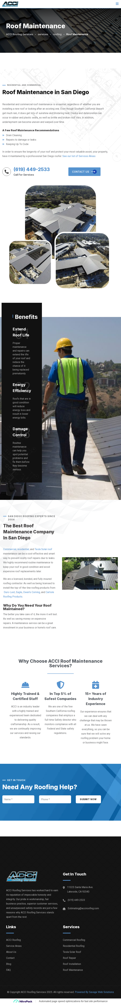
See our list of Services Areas (78, 156)
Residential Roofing (73, 945)
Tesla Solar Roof (72, 951)
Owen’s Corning (31, 592)
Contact (10, 957)
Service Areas (14, 945)
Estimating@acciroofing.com (83, 908)
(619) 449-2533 (32, 169)
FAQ (8, 969)
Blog (8, 963)
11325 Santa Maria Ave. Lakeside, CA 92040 (80, 889)
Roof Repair (69, 957)
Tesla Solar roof (43, 549)
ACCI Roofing (13, 939)
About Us (11, 951)
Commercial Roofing (74, 939)
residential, (23, 549)
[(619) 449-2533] (6, 171)
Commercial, (10, 549)
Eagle (19, 592)
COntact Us (80, 171)
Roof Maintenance (73, 969)
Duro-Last (9, 592)
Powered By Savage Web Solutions (94, 992)
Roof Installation (72, 963)
